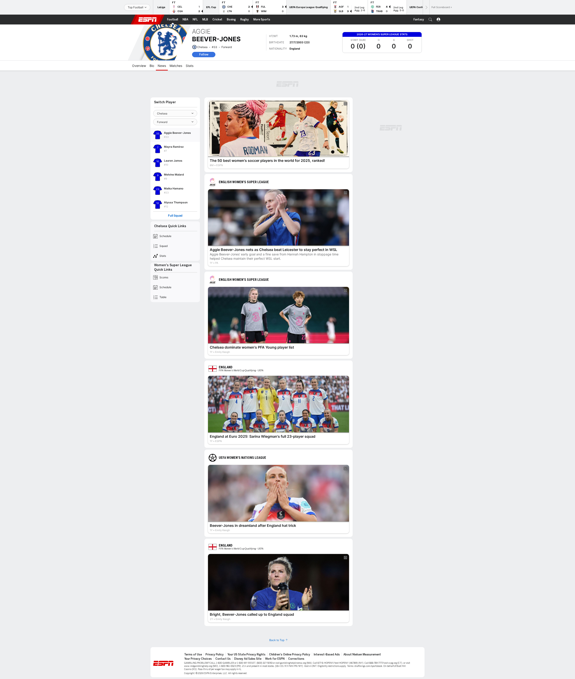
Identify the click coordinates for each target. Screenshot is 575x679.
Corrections (296, 658)
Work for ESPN (275, 658)
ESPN (147, 19)
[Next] (426, 7)
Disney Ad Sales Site (247, 658)
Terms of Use (193, 654)
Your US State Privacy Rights (246, 654)
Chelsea (202, 47)
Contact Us (223, 658)
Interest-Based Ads (327, 654)
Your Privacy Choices (198, 658)
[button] (430, 19)
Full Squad (175, 215)
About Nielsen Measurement (362, 654)
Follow (203, 54)
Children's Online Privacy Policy (289, 654)
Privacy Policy (215, 654)
